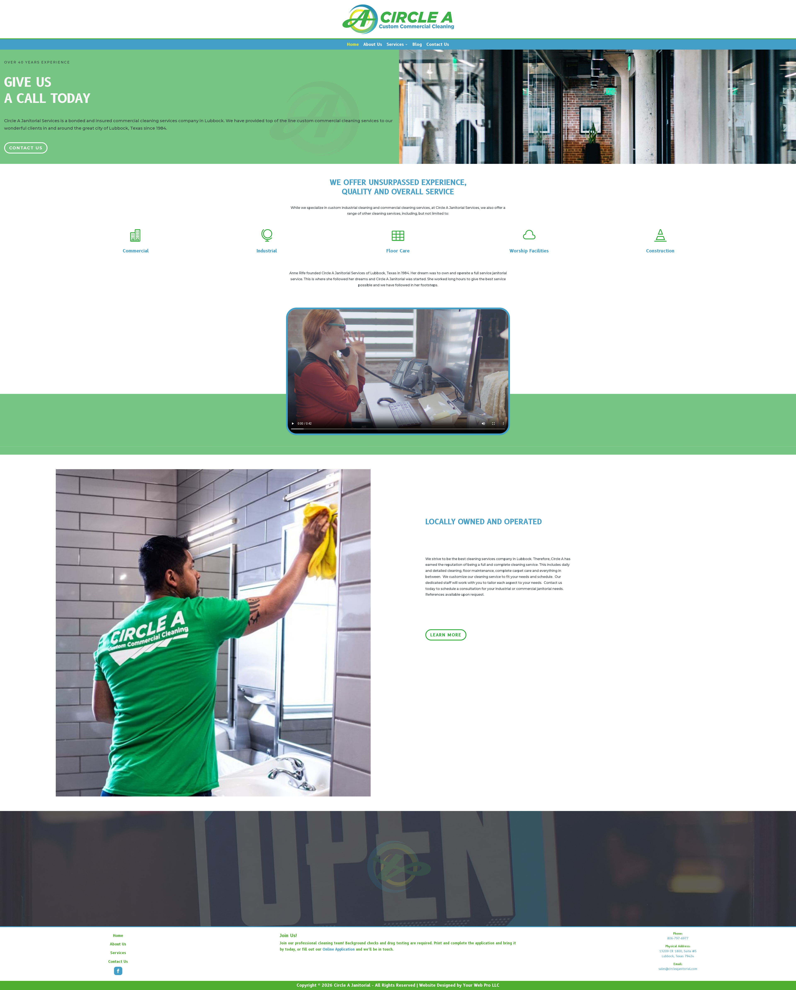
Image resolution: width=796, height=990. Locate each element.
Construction (660, 251)
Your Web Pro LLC (481, 985)
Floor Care (398, 251)
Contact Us (437, 45)
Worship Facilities (529, 251)
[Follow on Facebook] (118, 971)
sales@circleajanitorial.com (678, 969)
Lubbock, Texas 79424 (678, 956)
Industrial (267, 251)
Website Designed (437, 985)
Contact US (25, 147)
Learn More (445, 634)
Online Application (339, 949)
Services (395, 45)
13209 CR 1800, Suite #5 (677, 951)
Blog (417, 45)
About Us (372, 45)
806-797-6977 (677, 938)
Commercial (136, 251)
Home (353, 45)
